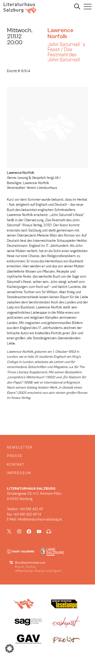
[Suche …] (77, 7)
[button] (9, 648)
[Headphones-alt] (48, 531)
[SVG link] (19, 8)
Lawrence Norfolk (60, 33)
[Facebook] (29, 531)
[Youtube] (39, 531)
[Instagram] (19, 531)
